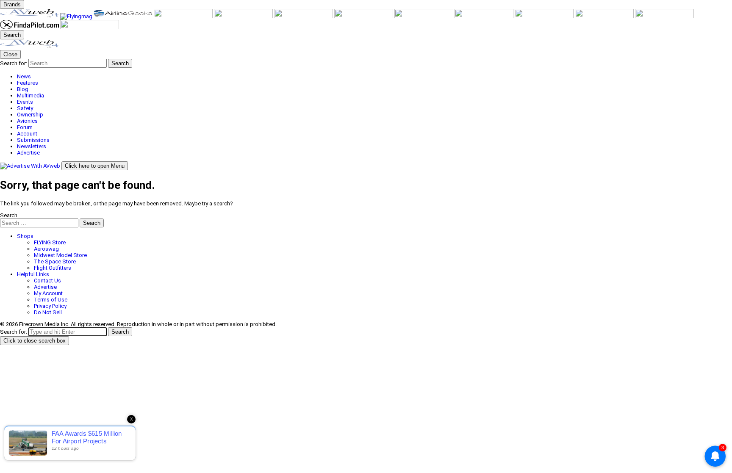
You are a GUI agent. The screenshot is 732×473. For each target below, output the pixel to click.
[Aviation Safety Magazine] (605, 16)
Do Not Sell (48, 312)
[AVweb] (30, 16)
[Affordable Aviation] (424, 16)
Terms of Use (50, 299)
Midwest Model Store (60, 255)
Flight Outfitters (52, 268)
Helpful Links (33, 274)
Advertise (45, 287)
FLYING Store (50, 242)
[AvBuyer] (244, 16)
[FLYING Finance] (664, 16)
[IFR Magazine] (545, 16)
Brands (12, 4)
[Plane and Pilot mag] (364, 16)
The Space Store (55, 261)
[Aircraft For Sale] (184, 16)
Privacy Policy (50, 306)
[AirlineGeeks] (124, 16)
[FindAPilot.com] (30, 27)
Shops (25, 236)
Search (8, 215)
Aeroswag (46, 249)
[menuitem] (374, 76)
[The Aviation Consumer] (485, 16)
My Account (48, 293)
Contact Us (47, 280)
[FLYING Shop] (89, 27)
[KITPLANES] (304, 16)
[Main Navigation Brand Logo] (29, 47)
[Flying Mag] (77, 16)
